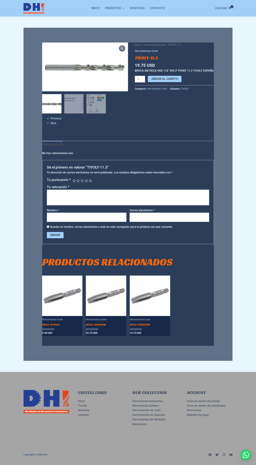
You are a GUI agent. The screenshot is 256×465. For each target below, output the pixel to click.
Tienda (82, 405)
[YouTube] (230, 454)
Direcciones (194, 410)
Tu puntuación (59, 180)
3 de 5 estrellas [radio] (82, 180)
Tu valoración (58, 187)
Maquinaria (139, 424)
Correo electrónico (142, 210)
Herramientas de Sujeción (148, 415)
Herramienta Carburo (145, 405)
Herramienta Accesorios (147, 401)
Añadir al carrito (164, 79)
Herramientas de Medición (149, 419)
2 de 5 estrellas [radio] (78, 180)
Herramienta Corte (154, 44)
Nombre (53, 210)
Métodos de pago (198, 415)
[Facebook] (210, 454)
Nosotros (137, 8)
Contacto (157, 8)
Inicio (95, 8)
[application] (123, 8)
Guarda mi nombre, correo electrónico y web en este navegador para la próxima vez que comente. (111, 226)
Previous (56, 118)
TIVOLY (185, 88)
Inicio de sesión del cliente (203, 401)
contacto (83, 415)
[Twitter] (217, 454)
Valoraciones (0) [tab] (52, 144)
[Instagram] (224, 454)
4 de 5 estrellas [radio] (86, 180)
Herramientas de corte (146, 410)
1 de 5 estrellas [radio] (74, 180)
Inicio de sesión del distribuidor (206, 405)
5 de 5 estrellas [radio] (90, 180)
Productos (113, 8)
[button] (122, 48)
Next (53, 123)
